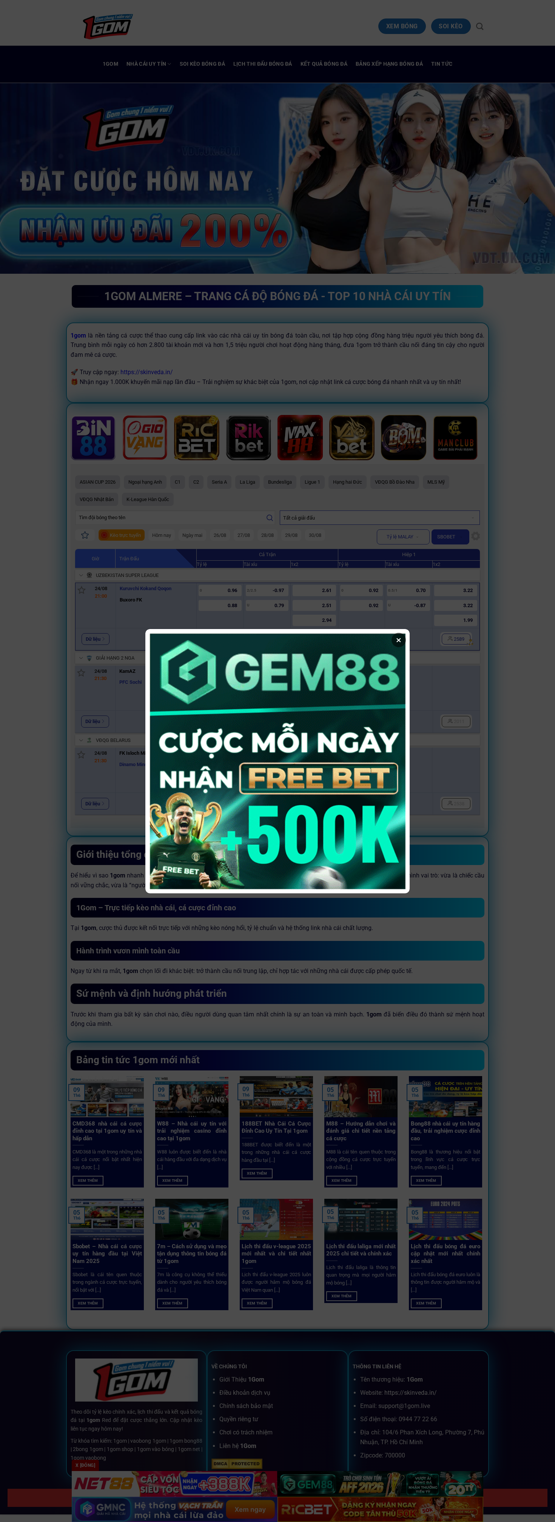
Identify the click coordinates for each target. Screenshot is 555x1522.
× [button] (398, 640)
